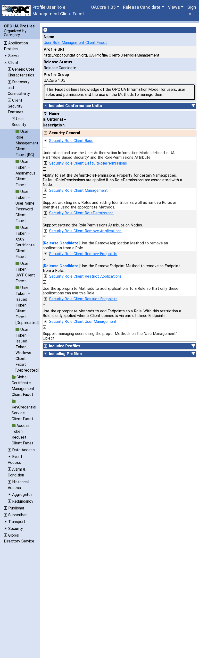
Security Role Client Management (78, 190)
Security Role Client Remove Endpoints (83, 253)
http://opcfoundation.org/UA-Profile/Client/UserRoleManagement (101, 55)
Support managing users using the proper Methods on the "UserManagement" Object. (110, 336)
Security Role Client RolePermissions (81, 213)
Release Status (58, 62)
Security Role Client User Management (82, 321)
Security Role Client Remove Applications (85, 231)
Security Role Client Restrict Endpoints (83, 299)
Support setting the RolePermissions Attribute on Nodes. (93, 225)
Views (174, 7)
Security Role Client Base (71, 140)
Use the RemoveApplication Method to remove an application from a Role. (105, 245)
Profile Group (56, 74)
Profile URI (54, 49)
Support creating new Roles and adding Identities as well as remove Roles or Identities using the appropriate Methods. (109, 204)
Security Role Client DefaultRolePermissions (88, 163)
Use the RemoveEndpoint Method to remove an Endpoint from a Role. (111, 268)
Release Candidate (142, 7)
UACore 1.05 (103, 7)
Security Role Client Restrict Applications (85, 276)
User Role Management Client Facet (75, 42)
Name (49, 36)
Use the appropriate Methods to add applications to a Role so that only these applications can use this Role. (110, 290)
